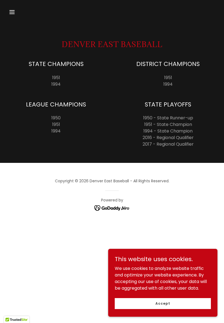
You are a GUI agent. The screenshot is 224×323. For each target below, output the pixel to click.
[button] (12, 12)
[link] (112, 207)
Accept (162, 303)
